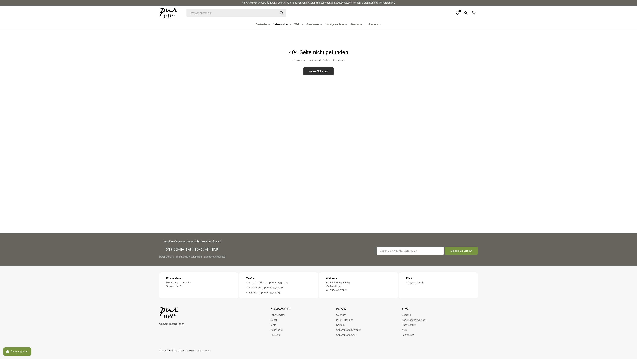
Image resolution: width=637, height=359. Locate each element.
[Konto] (466, 13)
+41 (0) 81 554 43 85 (270, 292)
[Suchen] (281, 13)
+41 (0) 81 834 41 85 (278, 282)
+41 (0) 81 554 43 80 (273, 287)
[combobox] (236, 13)
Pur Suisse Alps (176, 350)
